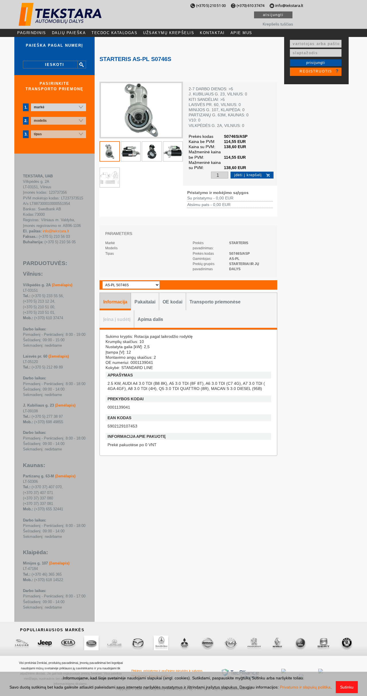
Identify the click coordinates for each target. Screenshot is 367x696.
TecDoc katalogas (114, 33)
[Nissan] (207, 643)
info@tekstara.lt (289, 5)
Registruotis (316, 71)
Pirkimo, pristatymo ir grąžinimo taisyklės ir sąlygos (166, 671)
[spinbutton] (220, 175)
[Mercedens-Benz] (161, 643)
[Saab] (300, 643)
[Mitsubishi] (184, 643)
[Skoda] (346, 643)
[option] (141, 110)
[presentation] (115, 301)
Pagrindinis (31, 33)
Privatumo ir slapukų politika (305, 687)
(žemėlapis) (62, 285)
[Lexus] (114, 643)
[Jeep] (45, 643)
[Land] (91, 643)
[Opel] (230, 643)
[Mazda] (137, 643)
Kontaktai (212, 33)
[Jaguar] (21, 643)
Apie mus (241, 33)
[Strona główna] (60, 21)
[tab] (115, 301)
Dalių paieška (69, 33)
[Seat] (323, 643)
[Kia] (68, 643)
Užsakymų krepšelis (168, 33)
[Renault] (277, 643)
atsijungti (273, 15)
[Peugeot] (254, 643)
